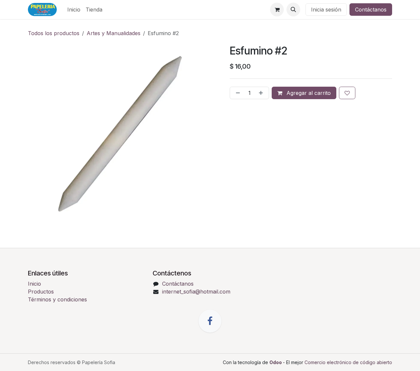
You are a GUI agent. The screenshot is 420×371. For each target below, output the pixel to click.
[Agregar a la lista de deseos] (347, 93)
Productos (41, 291)
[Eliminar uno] (236, 93)
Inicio (34, 283)
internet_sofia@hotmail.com (196, 291)
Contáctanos (371, 9)
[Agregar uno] (262, 93)
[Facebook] (210, 321)
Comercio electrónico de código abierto (348, 362)
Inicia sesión (326, 9)
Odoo (276, 362)
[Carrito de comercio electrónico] (277, 9)
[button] (293, 9)
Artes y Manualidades (113, 33)
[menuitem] (74, 9)
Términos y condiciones (57, 299)
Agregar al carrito (308, 93)
